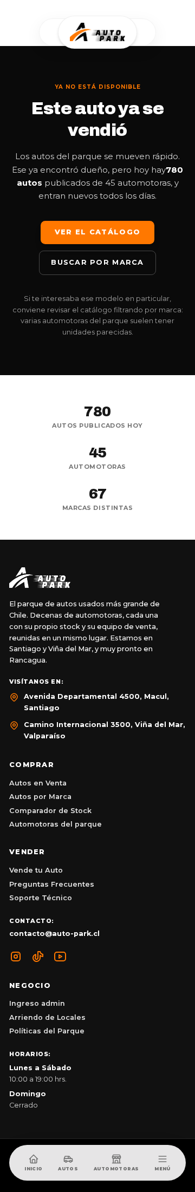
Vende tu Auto (36, 870)
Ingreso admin (37, 1003)
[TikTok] (37, 956)
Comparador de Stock (50, 811)
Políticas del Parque (46, 1031)
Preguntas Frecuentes (51, 884)
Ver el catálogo (97, 232)
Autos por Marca (40, 797)
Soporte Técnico (40, 898)
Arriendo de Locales (47, 1017)
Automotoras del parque (55, 824)
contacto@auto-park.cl (54, 933)
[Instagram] (15, 956)
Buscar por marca (97, 262)
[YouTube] (60, 956)
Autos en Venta (38, 783)
